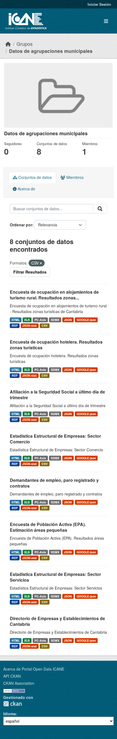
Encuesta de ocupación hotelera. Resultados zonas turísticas (56, 345)
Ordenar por (21, 224)
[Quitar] (41, 263)
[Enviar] (100, 209)
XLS (27, 320)
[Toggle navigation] (106, 21)
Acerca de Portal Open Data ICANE (33, 669)
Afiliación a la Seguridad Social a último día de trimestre (57, 395)
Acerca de (26, 188)
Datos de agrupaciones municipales (51, 50)
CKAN (12, 704)
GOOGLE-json (86, 320)
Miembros (74, 177)
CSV (45, 325)
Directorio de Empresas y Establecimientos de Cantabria (57, 621)
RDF (15, 325)
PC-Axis (40, 320)
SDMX (55, 320)
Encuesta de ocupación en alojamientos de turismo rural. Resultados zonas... (54, 295)
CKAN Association (18, 683)
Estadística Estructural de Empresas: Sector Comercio (55, 439)
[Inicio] (8, 43)
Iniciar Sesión (99, 4)
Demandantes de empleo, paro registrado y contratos (54, 483)
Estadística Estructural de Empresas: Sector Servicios (55, 577)
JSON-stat (29, 325)
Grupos (25, 43)
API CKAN (12, 676)
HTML (16, 320)
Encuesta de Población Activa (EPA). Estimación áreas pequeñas (48, 527)
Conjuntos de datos (34, 177)
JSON (68, 320)
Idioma (9, 713)
